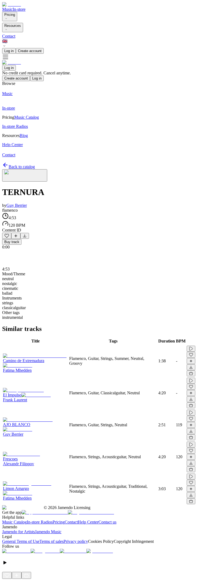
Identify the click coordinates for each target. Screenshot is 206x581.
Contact (8, 36)
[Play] (24, 175)
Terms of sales (51, 541)
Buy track (11, 242)
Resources (12, 26)
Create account (30, 51)
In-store (19, 9)
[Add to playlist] (15, 236)
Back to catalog (22, 166)
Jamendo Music (48, 531)
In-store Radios (40, 522)
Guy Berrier (16, 205)
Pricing (9, 15)
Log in (9, 51)
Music (7, 9)
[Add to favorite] (6, 236)
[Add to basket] (191, 373)
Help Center (88, 522)
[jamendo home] (11, 4)
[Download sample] (24, 236)
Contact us (107, 522)
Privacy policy (76, 541)
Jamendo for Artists (18, 531)
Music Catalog (14, 522)
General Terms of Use (20, 541)
